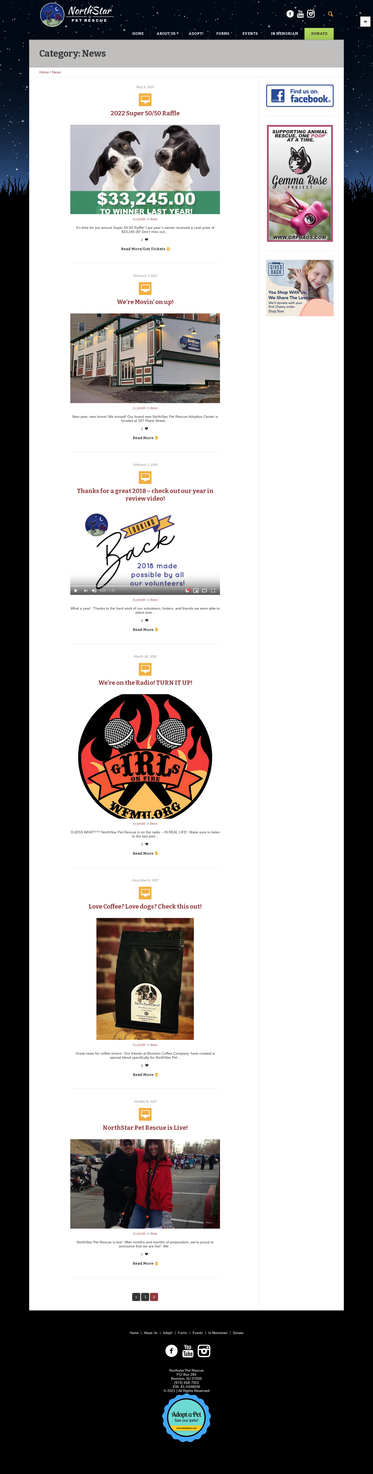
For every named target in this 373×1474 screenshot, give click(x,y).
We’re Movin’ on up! (145, 302)
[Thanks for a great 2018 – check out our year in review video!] (145, 552)
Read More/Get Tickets (143, 249)
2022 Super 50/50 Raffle (145, 113)
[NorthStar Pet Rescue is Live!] (145, 1183)
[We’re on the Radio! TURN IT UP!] (145, 756)
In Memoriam (218, 1333)
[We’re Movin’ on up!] (145, 358)
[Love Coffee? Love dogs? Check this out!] (145, 978)
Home (44, 72)
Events (198, 1333)
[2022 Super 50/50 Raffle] (145, 169)
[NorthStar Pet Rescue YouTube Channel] (300, 14)
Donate (238, 1333)
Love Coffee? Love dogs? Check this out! (145, 906)
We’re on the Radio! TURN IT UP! (145, 682)
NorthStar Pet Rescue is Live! (145, 1127)
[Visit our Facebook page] (290, 14)
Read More (143, 438)
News (56, 72)
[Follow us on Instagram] (311, 14)
